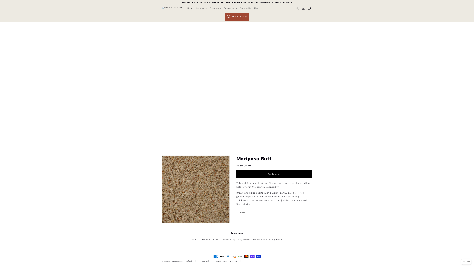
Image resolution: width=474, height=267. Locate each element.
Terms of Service (210, 239)
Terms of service (220, 261)
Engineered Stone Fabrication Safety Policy (260, 239)
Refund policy (228, 239)
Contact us (274, 174)
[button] (215, 8)
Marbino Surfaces (176, 261)
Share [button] (242, 212)
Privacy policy (205, 261)
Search (195, 239)
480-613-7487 (239, 16)
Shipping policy (236, 261)
